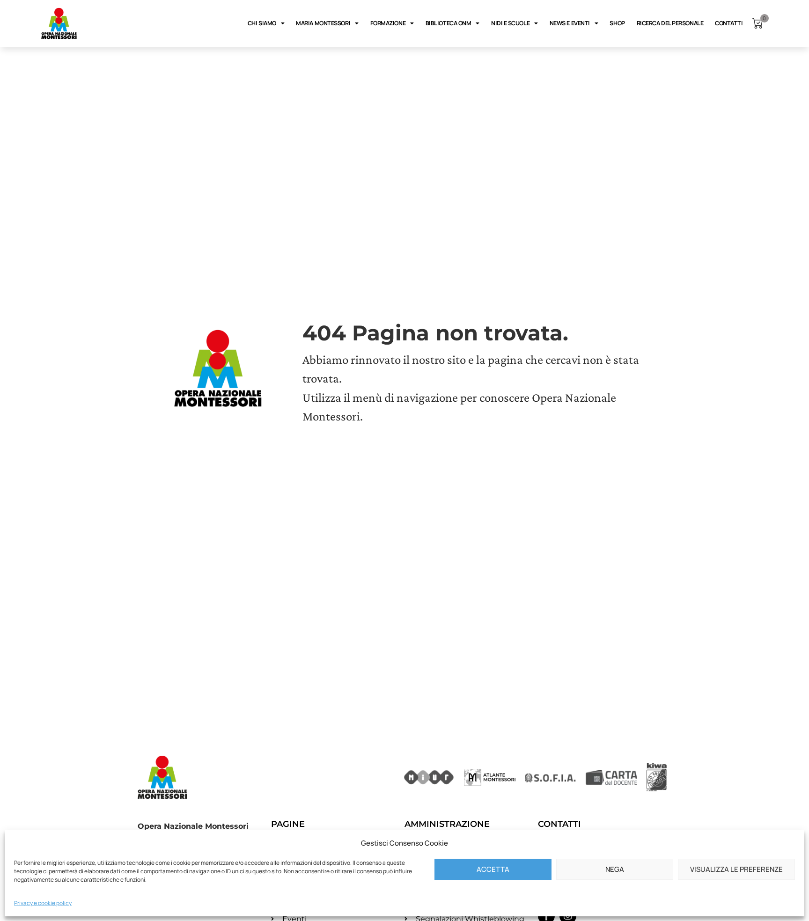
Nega (614, 869)
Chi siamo (262, 23)
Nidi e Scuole (510, 23)
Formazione (388, 23)
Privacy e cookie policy (43, 903)
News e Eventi (570, 23)
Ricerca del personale (670, 23)
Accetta (493, 869)
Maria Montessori (323, 23)
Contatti (729, 23)
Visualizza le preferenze (736, 869)
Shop (617, 23)
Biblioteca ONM (448, 23)
